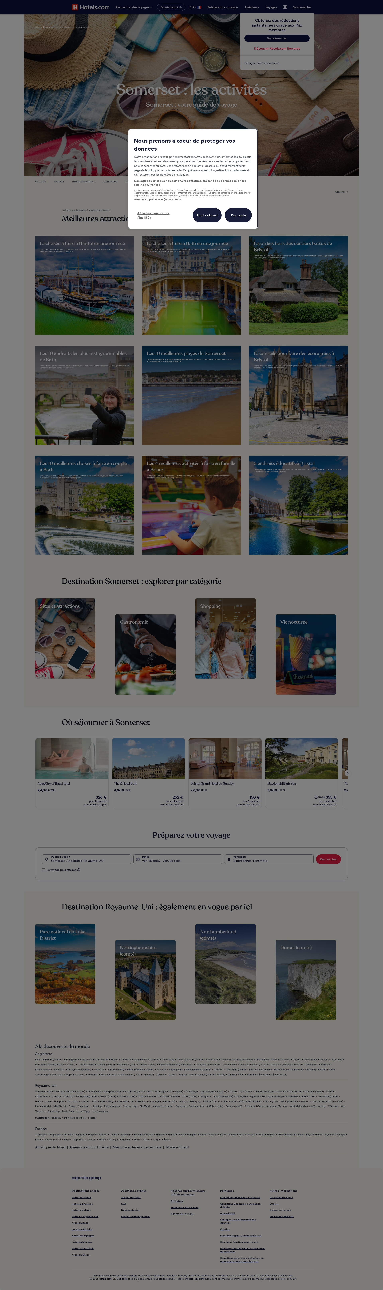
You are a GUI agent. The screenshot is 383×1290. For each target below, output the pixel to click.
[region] (193, 179)
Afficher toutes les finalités (153, 215)
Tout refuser (207, 215)
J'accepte (238, 215)
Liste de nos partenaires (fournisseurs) (157, 199)
